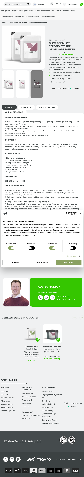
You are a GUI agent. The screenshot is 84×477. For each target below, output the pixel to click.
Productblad (47, 107)
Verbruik (26, 107)
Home (3, 23)
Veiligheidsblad (14, 112)
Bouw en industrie (50, 420)
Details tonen (72, 256)
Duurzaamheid (7, 398)
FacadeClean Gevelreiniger (31, 347)
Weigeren (15, 262)
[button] (40, 4)
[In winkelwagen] (38, 340)
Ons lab (4, 394)
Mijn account (27, 393)
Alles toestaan (68, 262)
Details (9, 107)
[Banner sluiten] (80, 213)
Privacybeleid (7, 407)
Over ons (5, 391)
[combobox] (17, 4)
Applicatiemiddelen (50, 423)
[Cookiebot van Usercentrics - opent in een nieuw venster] (67, 213)
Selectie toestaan (42, 262)
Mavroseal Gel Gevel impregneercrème (52, 347)
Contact (25, 406)
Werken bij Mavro (8, 410)
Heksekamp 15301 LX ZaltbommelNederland (31, 415)
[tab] (10, 107)
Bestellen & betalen (30, 397)
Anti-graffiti (47, 391)
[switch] (32, 248)
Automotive (47, 417)
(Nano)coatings (49, 413)
